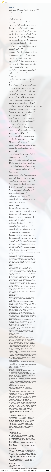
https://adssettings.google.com (13, 193)
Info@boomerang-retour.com (17, 19)
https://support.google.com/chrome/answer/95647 (17, 123)
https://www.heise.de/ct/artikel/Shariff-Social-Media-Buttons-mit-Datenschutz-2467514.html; (21, 365)
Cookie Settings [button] (40, 470)
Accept (48, 470)
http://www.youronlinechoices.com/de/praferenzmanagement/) (19, 132)
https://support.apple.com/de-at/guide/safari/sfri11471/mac (18, 124)
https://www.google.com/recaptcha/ (31, 307)
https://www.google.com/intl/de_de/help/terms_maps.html (16, 330)
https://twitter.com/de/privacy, (21, 359)
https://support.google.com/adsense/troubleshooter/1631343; (22, 195)
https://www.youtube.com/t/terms (27, 290)
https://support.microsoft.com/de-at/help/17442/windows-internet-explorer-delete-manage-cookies (22, 126)
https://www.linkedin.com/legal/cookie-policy (15, 362)
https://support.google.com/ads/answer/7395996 (15, 261)
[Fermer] (50, 470)
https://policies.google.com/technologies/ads (29, 291)
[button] (48, 2)
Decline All (44, 470)
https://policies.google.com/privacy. (13, 294)
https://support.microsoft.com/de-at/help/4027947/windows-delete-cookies (23, 127)
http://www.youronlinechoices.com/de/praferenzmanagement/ (26, 197)
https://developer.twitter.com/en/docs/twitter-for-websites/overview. (19, 394)
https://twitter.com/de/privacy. (12, 400)
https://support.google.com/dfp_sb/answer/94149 (15, 188)
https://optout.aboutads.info (15, 131)
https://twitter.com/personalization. (13, 360)
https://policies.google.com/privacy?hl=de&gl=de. (15, 264)
